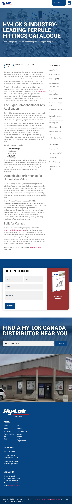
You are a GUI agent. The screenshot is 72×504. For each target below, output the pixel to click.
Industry (52, 123)
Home (5, 42)
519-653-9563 (13, 483)
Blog (51, 70)
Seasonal (52, 144)
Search (60, 343)
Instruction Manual (21, 435)
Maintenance (53, 127)
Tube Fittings (54, 153)
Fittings (11, 42)
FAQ (18, 426)
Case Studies (54, 74)
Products (7, 428)
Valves (51, 157)
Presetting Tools (55, 131)
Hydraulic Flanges (55, 109)
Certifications (22, 431)
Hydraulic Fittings (55, 103)
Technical (52, 149)
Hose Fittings (54, 98)
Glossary (20, 428)
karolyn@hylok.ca (14, 485)
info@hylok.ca (13, 463)
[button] (69, 3)
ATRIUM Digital (55, 499)
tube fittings (42, 91)
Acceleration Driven (43, 499)
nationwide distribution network (14, 230)
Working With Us (55, 166)
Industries (7, 431)
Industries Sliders (55, 116)
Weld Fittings (54, 162)
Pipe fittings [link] (11, 155)
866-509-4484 (13, 461)
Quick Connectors (55, 138)
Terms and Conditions (15, 501)
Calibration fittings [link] (14, 149)
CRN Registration (21, 440)
